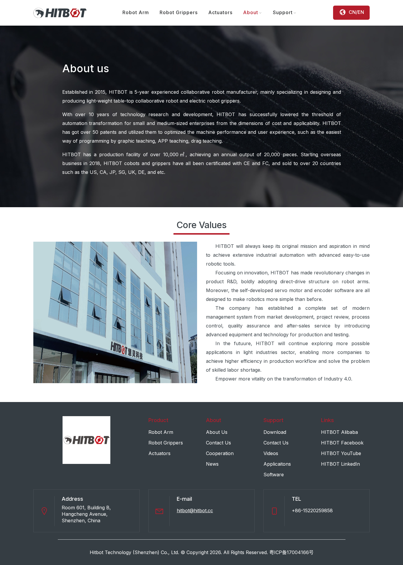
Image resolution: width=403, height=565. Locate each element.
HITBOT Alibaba (339, 432)
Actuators (220, 12)
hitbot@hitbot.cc (195, 510)
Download (274, 432)
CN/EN (356, 12)
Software (273, 474)
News (212, 464)
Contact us (218, 443)
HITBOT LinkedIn (340, 464)
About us (216, 432)
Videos (270, 453)
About (250, 12)
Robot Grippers (179, 12)
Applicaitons (277, 464)
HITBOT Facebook (342, 443)
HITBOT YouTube (341, 453)
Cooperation (220, 453)
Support (283, 12)
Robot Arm (135, 12)
